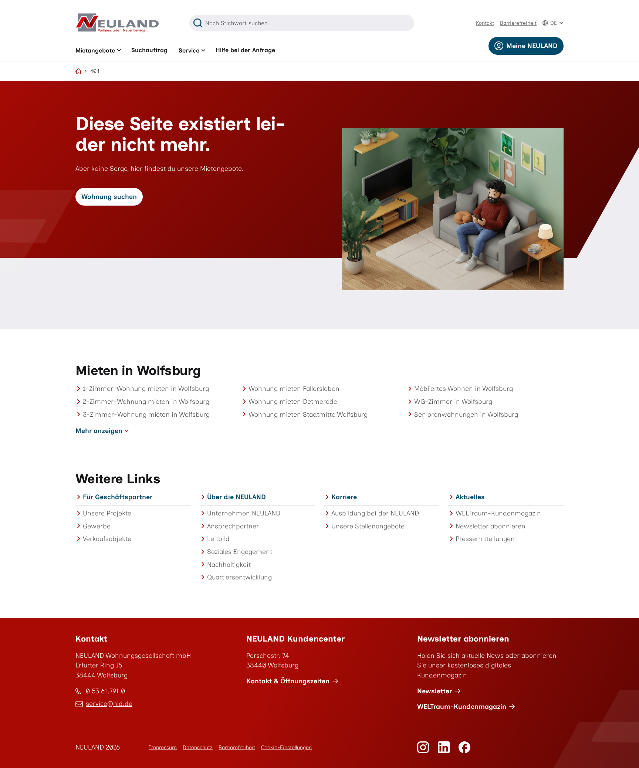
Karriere (344, 497)
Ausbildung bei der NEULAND (375, 513)
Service (189, 50)
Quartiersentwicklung (239, 577)
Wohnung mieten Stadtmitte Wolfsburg (308, 414)
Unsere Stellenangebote (368, 526)
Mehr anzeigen (98, 430)
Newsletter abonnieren (490, 526)
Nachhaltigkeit (229, 564)
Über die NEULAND (236, 497)
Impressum (163, 747)
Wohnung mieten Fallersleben (293, 388)
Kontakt (485, 23)
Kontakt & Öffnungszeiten (287, 681)
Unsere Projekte (107, 513)
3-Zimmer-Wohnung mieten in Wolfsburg (146, 414)
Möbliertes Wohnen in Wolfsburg (463, 388)
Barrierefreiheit (518, 23)
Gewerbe (97, 526)
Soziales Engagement (239, 551)
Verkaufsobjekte (107, 538)
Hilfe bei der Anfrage (245, 50)
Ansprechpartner (233, 526)
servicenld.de (109, 704)
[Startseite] (78, 71)
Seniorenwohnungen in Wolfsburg (466, 414)
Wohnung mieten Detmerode (292, 401)
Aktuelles (470, 497)
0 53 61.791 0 (105, 691)
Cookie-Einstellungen (286, 747)
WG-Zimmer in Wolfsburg (453, 401)
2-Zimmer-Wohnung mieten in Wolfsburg (146, 401)
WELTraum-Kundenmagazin (498, 513)
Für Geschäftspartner (117, 497)
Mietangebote (95, 50)
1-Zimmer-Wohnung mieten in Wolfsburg (146, 388)
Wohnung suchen (109, 196)
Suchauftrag (149, 50)
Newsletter (434, 691)
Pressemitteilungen (485, 538)
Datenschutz (198, 747)
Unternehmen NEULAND (243, 513)
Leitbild (218, 538)
